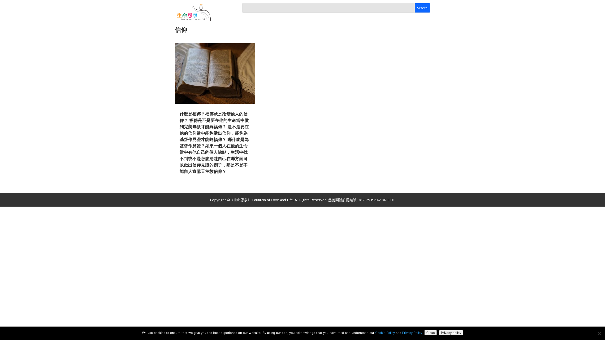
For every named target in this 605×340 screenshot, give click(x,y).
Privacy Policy (412, 333)
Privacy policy (451, 333)
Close (430, 333)
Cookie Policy (385, 333)
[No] (599, 333)
